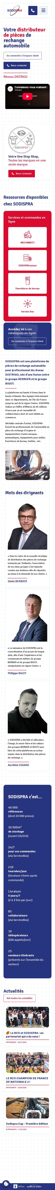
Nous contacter (19, 65)
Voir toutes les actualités (19, 998)
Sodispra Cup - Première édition (27, 1124)
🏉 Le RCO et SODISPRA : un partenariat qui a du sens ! (24, 1034)
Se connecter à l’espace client (23, 55)
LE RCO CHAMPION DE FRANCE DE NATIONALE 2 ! (27, 1080)
